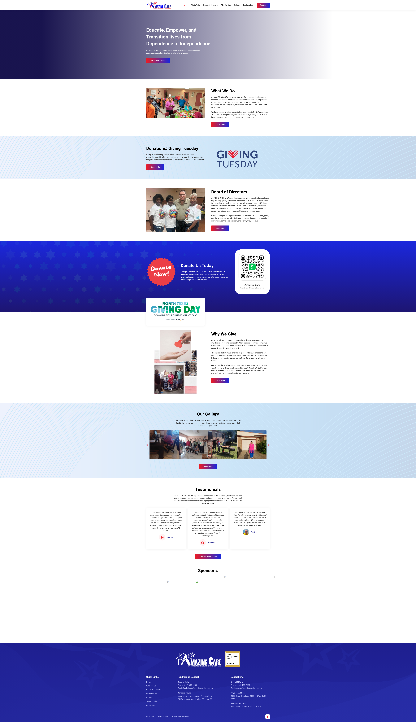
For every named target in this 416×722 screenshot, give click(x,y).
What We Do (195, 5)
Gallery (237, 5)
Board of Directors (210, 5)
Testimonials (248, 5)
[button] (147, 445)
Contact (263, 5)
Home (185, 5)
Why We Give (226, 5)
